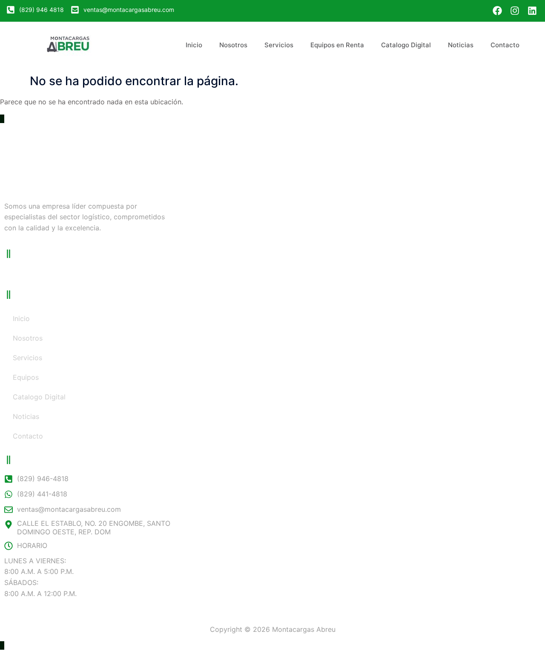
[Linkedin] (532, 10)
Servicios (278, 45)
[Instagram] (514, 10)
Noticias (460, 45)
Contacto (504, 45)
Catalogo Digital (406, 45)
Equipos (26, 377)
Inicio (194, 45)
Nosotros (233, 45)
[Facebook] (497, 10)
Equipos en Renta (337, 45)
